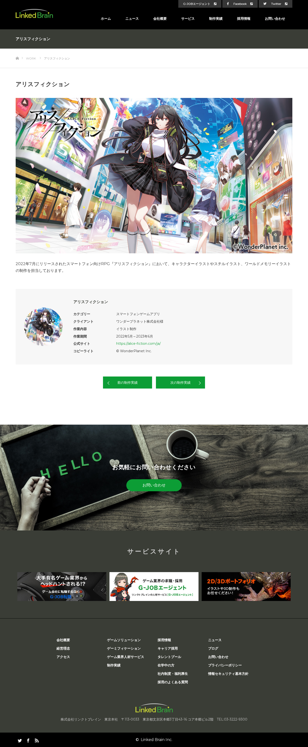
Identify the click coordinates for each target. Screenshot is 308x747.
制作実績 (216, 18)
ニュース (132, 18)
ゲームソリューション (124, 640)
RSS (36, 739)
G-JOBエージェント (196, 3)
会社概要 (160, 18)
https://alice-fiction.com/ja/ (138, 343)
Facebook (240, 3)
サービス (188, 18)
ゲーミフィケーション (124, 648)
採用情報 (243, 18)
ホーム (106, 18)
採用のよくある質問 (173, 682)
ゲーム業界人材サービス (125, 657)
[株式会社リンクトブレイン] (34, 13)
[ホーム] (17, 50)
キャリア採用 (168, 648)
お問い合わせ (275, 18)
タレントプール (169, 657)
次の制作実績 (180, 382)
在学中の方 (166, 665)
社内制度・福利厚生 (173, 673)
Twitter (276, 3)
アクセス (63, 657)
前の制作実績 (127, 382)
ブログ (213, 648)
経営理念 (63, 648)
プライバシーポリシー (225, 665)
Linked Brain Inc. (156, 739)
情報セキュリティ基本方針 (228, 673)
